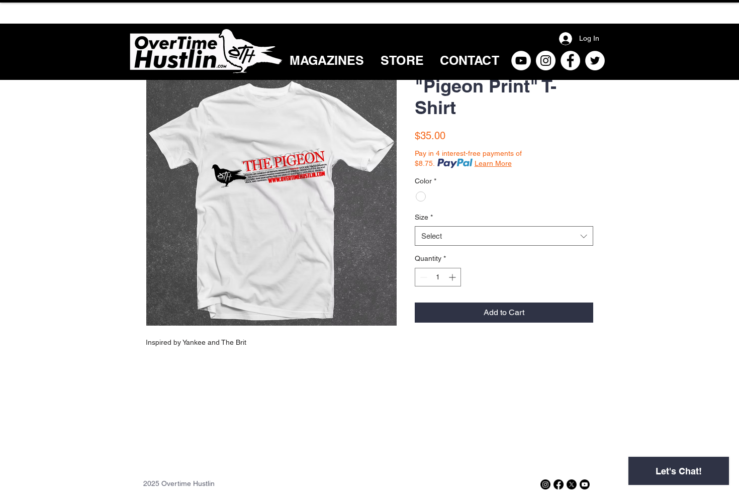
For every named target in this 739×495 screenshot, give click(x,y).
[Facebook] (570, 60)
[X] (572, 484)
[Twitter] (595, 60)
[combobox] (504, 236)
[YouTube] (521, 60)
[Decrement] (422, 277)
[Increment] (453, 277)
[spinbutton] (438, 277)
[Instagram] (546, 60)
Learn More (493, 163)
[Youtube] (585, 484)
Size (424, 217)
